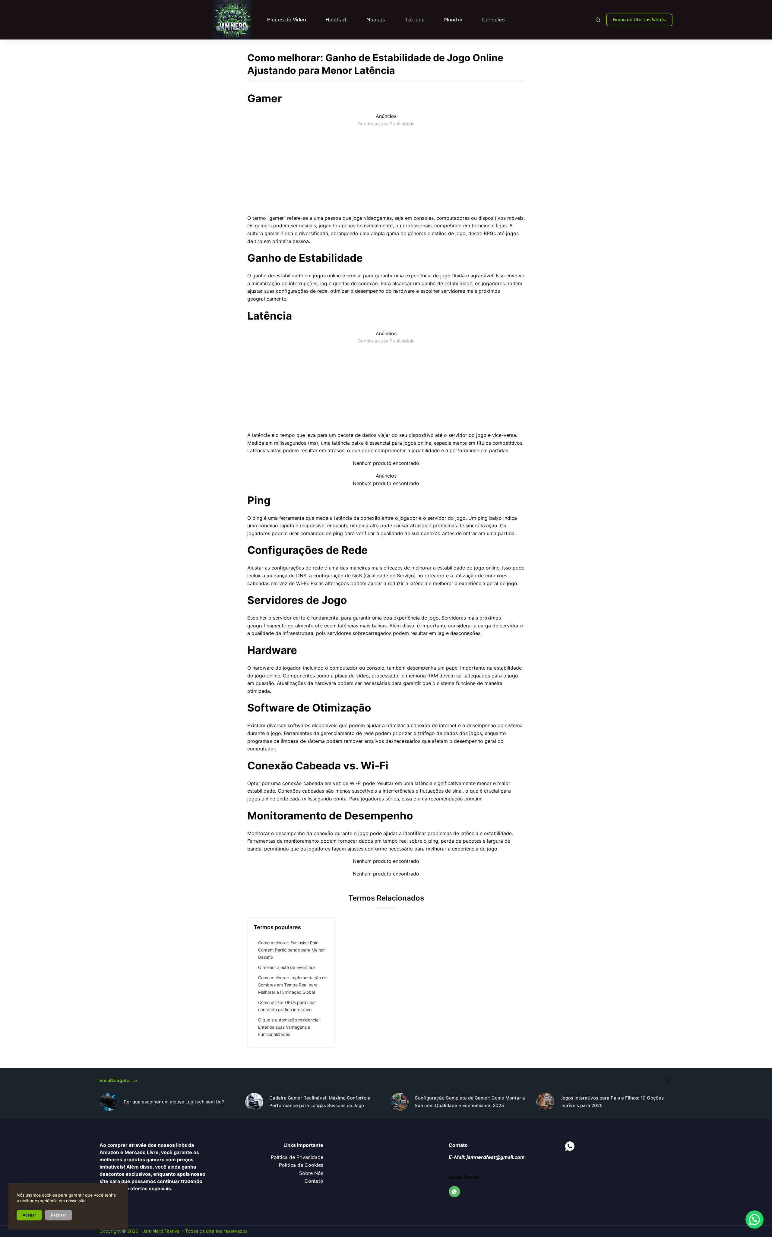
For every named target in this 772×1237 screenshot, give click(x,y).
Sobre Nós (311, 1173)
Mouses (375, 20)
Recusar (58, 1215)
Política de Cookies (301, 1165)
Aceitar (29, 1215)
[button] (754, 1219)
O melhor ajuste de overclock (287, 967)
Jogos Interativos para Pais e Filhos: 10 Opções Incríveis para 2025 (612, 1101)
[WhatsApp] (454, 1192)
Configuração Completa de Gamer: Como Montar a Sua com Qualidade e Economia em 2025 (470, 1101)
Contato (314, 1181)
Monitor (453, 20)
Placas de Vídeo (286, 20)
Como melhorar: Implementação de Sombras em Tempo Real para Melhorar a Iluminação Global (292, 985)
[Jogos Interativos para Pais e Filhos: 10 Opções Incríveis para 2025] (545, 1102)
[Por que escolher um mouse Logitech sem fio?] (109, 1102)
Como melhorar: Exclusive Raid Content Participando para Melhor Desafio (291, 950)
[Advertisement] (386, 170)
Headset (336, 20)
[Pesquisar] (598, 19)
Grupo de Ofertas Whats (639, 19)
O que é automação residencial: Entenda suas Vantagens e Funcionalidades (289, 1027)
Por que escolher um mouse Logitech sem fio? (174, 1102)
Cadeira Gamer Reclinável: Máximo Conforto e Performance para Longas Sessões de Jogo (319, 1101)
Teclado (415, 20)
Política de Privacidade (297, 1157)
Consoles (493, 20)
